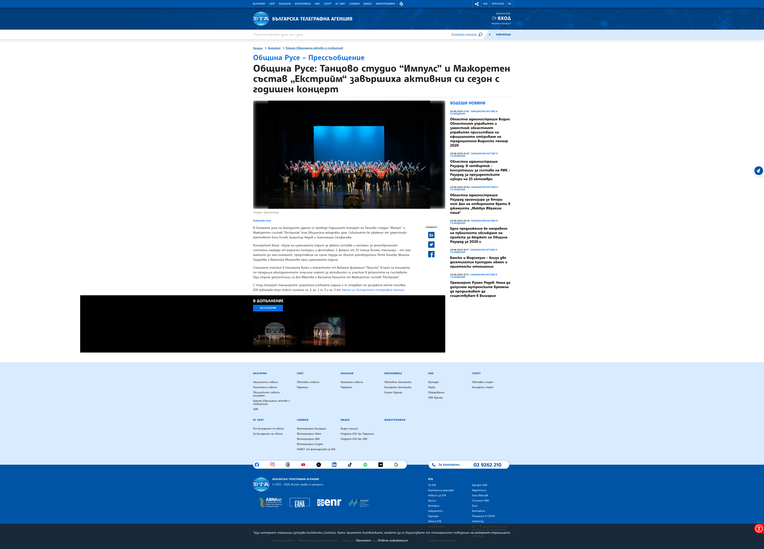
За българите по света (268, 433)
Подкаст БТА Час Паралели (357, 433)
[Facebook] (258, 465)
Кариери (433, 516)
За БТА (432, 485)
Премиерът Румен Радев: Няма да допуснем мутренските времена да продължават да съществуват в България (480, 289)
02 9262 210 (487, 465)
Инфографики (385, 3)
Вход (504, 18)
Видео (368, 3)
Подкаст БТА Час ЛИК (354, 439)
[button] (401, 4)
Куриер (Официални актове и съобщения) (314, 48)
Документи (435, 511)
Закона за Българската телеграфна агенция (373, 290)
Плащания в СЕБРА (483, 516)
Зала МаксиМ (480, 495)
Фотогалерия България (311, 428)
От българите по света (268, 428)
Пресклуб (498, 3)
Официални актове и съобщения (473, 112)
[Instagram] (274, 465)
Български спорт (482, 387)
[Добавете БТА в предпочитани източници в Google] (397, 465)
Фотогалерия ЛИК (308, 439)
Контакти (478, 511)
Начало (258, 48)
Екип (475, 505)
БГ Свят (340, 3)
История (433, 505)
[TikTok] (351, 465)
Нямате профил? (501, 23)
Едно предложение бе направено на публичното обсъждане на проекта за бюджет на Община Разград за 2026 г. (478, 235)
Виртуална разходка (441, 490)
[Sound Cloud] (382, 465)
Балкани (285, 3)
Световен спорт (482, 382)
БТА (485, 3)
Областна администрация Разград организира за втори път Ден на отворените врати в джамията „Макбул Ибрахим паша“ (480, 204)
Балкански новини (352, 382)
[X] (320, 465)
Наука (431, 387)
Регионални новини (265, 387)
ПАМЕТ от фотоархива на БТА (316, 449)
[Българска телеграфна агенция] (261, 484)
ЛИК (317, 3)
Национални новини (265, 382)
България (259, 3)
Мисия (432, 500)
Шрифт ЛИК (479, 485)
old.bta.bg (478, 521)
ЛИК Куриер (435, 397)
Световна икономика (397, 382)
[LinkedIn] (335, 465)
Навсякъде (503, 34)
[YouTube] (304, 465)
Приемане (363, 540)
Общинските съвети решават (266, 394)
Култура (433, 382)
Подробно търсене (464, 34)
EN (509, 3)
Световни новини (308, 382)
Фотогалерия (268, 307)
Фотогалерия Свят (309, 433)
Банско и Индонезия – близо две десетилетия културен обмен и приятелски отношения (478, 262)
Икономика (303, 3)
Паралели (302, 387)
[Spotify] (367, 465)
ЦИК (255, 409)
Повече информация (393, 540)
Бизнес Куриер (393, 392)
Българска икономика (397, 387)
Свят (272, 3)
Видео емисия (349, 428)
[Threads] (289, 465)
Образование (436, 392)
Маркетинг (479, 490)
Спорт (327, 3)
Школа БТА (434, 521)
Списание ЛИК (480, 500)
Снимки (354, 3)
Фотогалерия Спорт (310, 444)
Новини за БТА (437, 495)
